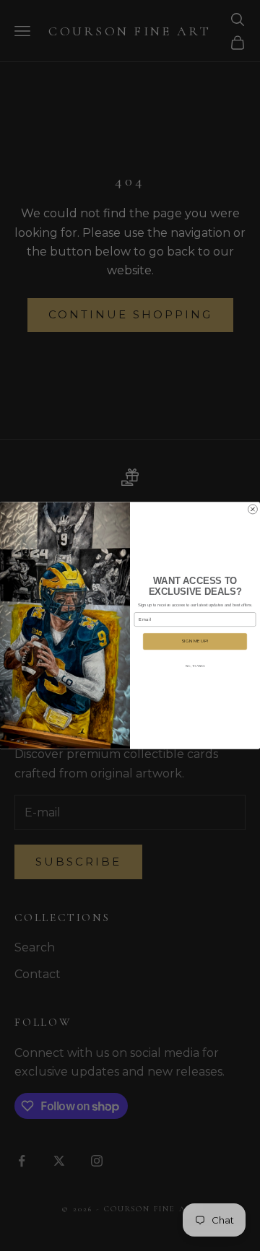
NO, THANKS (195, 666)
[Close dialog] (252, 509)
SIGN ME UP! (194, 641)
